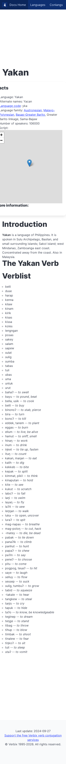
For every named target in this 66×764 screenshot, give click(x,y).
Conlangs (56, 5)
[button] (29, 163)
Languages (37, 5)
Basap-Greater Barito (30, 114)
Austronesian (33, 110)
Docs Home (18, 5)
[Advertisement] (33, 33)
